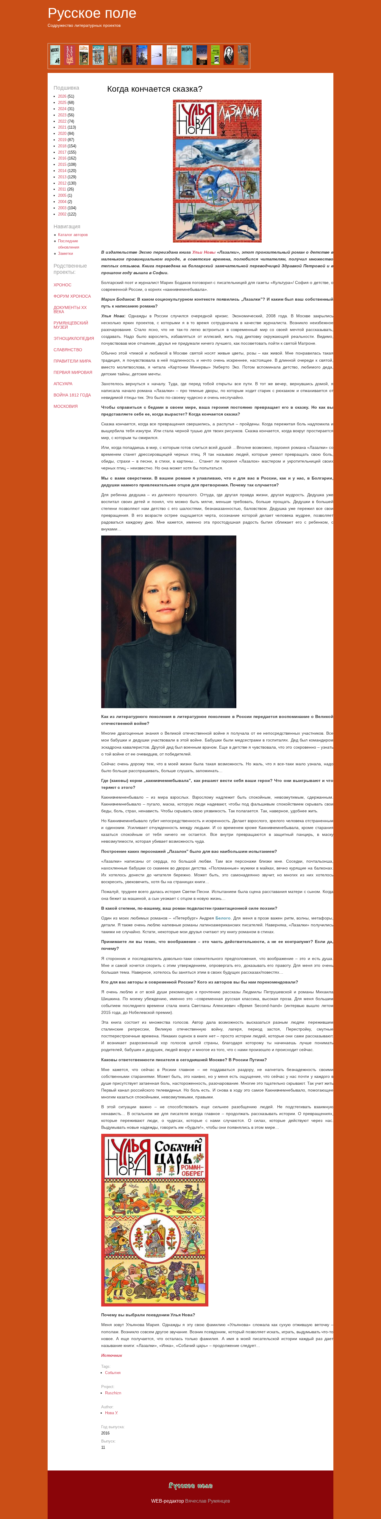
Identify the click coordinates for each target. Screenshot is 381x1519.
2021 (62, 127)
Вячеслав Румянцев (207, 1501)
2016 (62, 158)
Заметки (65, 253)
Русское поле (92, 13)
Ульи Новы (204, 252)
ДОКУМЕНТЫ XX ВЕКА (70, 309)
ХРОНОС (62, 284)
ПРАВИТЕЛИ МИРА (72, 361)
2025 (62, 102)
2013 (62, 177)
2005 (62, 195)
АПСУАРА (63, 383)
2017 (62, 152)
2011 (62, 189)
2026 (62, 96)
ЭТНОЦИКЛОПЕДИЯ (74, 338)
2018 (62, 146)
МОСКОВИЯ (66, 406)
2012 (62, 183)
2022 (62, 121)
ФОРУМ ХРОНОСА (72, 296)
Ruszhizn (113, 1393)
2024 (62, 109)
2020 (62, 133)
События (113, 1372)
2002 (62, 214)
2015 (62, 164)
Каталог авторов (73, 234)
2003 (62, 208)
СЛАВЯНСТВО (68, 349)
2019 (62, 140)
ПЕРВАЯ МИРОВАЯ (73, 372)
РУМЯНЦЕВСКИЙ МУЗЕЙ (71, 325)
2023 (62, 115)
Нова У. (111, 1413)
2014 (62, 170)
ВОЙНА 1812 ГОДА (72, 395)
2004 (62, 201)
